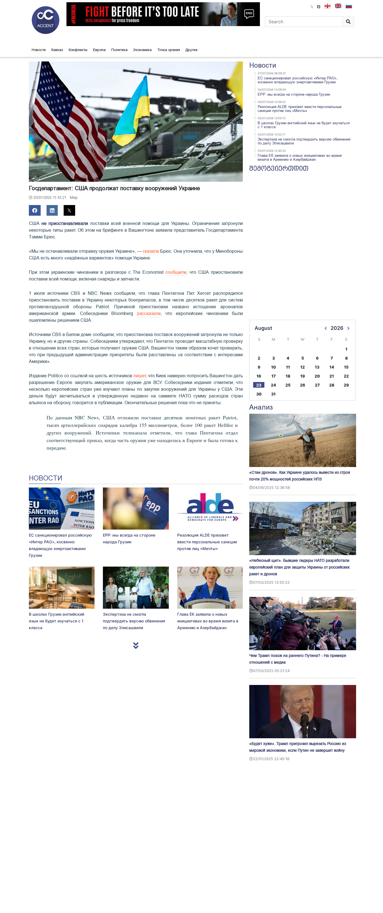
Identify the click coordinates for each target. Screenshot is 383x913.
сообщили (175, 272)
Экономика (142, 50)
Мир (74, 197)
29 (346, 385)
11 (288, 367)
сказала (151, 251)
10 (273, 367)
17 (273, 376)
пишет (139, 376)
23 (258, 385)
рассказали (149, 314)
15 (346, 367)
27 (317, 385)
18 (288, 376)
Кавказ (57, 50)
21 (331, 376)
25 (287, 385)
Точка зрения (168, 50)
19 (302, 376)
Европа (99, 50)
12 (302, 367)
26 (302, 385)
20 (317, 376)
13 (317, 367)
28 (331, 385)
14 (331, 367)
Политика (119, 50)
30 (259, 394)
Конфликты (78, 50)
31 (273, 394)
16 (259, 376)
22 (346, 376)
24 (273, 385)
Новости (39, 50)
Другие (191, 50)
